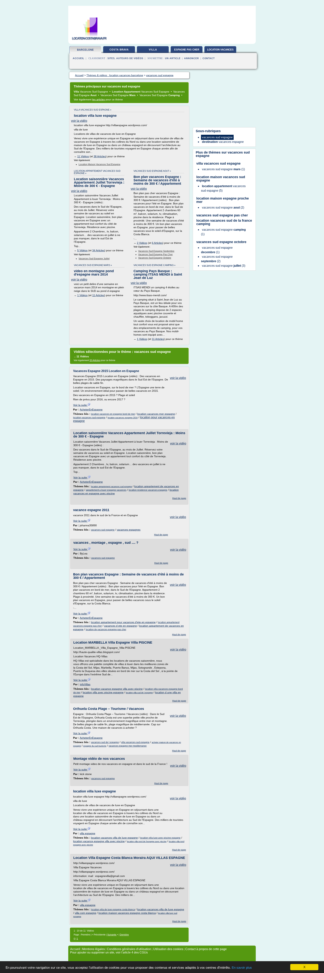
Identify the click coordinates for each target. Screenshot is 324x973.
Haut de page (179, 498)
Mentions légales (93, 949)
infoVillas (85, 684)
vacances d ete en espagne (120, 625)
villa (153, 49)
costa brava (119, 49)
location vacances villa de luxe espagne (114, 837)
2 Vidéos (142, 242)
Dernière (124, 934)
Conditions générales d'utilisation (129, 949)
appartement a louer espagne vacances (106, 490)
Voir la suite (80, 405)
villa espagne (87, 833)
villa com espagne (85, 912)
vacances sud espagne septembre (156, 251)
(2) (223, 207)
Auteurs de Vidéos (129, 58)
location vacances (220, 49)
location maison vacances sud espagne (99, 164)
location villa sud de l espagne (139, 692)
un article (173, 58)
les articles (98, 99)
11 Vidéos (83, 156)
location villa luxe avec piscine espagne (160, 838)
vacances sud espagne (103, 530)
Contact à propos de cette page (206, 949)
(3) (223, 265)
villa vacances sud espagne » (92, 109)
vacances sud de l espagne (105, 742)
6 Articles (157, 242)
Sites (111, 58)
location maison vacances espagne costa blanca (127, 912)
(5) (223, 188)
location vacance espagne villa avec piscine (117, 688)
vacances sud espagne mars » (93, 265)
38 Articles (100, 156)
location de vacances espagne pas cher (106, 629)
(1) (223, 169)
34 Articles (98, 250)
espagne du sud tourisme (94, 746)
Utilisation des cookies (168, 949)
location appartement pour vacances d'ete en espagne (123, 622)
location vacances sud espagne (89, 417)
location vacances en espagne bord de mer (113, 414)
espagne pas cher (186, 49)
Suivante (112, 934)
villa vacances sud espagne (135, 742)
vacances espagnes (128, 529)
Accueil (78, 58)
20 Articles (95, 360)
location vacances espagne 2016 (123, 417)
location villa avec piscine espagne (103, 692)
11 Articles (98, 295)
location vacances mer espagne (156, 413)
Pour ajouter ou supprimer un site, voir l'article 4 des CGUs (109, 952)
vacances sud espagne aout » (152, 171)
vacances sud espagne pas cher (155, 254)
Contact (208, 58)
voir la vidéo (79, 120)
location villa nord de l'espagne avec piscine (146, 841)
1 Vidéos (82, 295)
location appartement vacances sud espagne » (97, 172)
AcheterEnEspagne (91, 409)
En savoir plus (242, 967)
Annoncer (191, 58)
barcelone (85, 49)
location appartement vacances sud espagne (111, 486)
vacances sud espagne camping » (155, 265)
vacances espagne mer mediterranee (128, 746)
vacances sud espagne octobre (154, 258)
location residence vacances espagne (148, 490)
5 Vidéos (82, 250)
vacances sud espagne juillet (94, 258)
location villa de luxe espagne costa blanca (113, 909)
